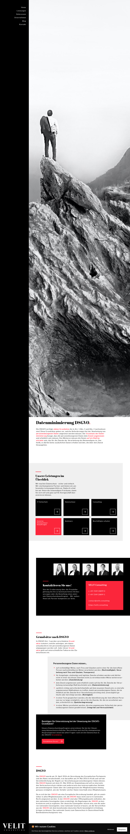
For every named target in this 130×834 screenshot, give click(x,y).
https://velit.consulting (98, 605)
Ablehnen (110, 829)
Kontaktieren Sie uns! (50, 741)
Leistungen (21, 11)
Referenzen (21, 14)
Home (23, 7)
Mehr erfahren (90, 831)
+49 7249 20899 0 (97, 591)
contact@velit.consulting (99, 601)
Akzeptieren (122, 829)
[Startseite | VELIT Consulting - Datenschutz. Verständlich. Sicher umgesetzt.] (14, 827)
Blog (24, 21)
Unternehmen (20, 18)
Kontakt (22, 24)
